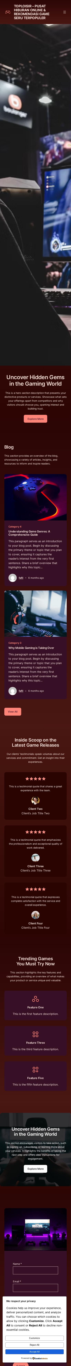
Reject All (34, 1345)
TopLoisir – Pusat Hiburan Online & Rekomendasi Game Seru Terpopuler (31, 12)
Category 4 (14, 526)
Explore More (36, 418)
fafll (21, 577)
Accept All (34, 1351)
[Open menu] (65, 12)
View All (13, 711)
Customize (34, 1338)
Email (17, 1281)
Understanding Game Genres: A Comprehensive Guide (29, 533)
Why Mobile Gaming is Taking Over (31, 648)
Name (17, 1263)
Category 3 (14, 642)
